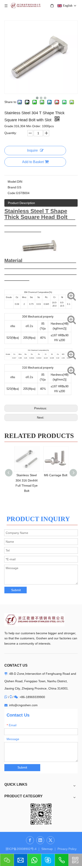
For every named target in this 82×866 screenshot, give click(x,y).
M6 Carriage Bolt (55, 475)
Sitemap (47, 849)
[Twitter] (50, 840)
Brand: (12, 187)
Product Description (21, 203)
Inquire (32, 150)
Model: (12, 181)
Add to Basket (33, 162)
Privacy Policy (67, 849)
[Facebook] (30, 840)
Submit (16, 590)
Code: (12, 193)
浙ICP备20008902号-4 (21, 849)
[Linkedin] (40, 840)
